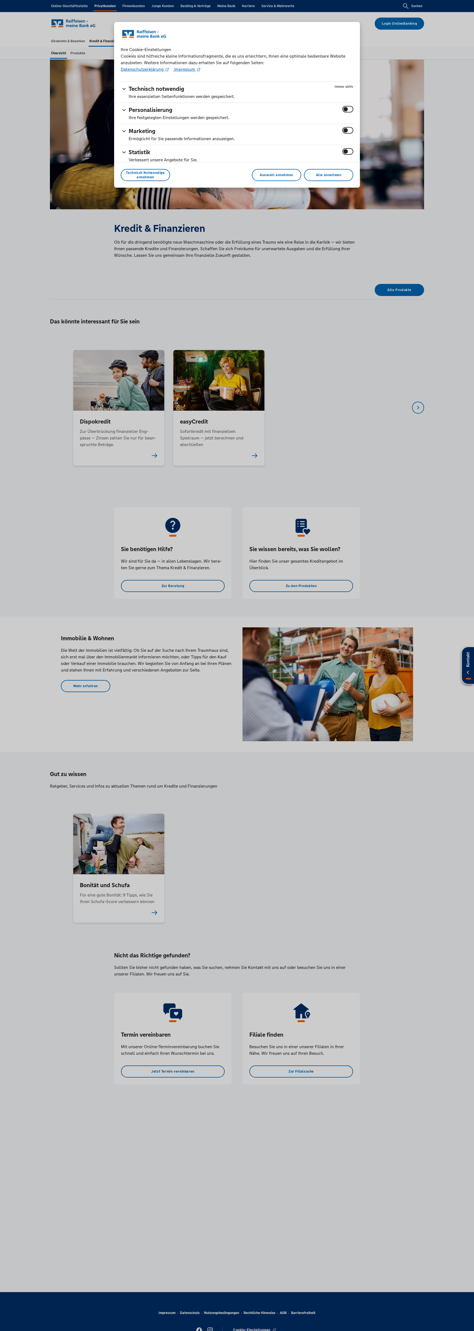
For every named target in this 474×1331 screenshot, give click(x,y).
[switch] (347, 109)
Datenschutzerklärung (143, 69)
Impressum (184, 69)
